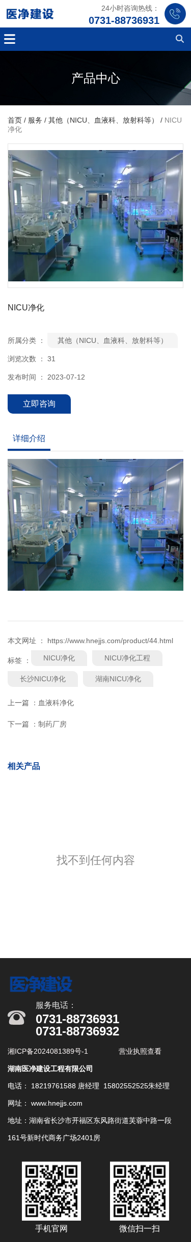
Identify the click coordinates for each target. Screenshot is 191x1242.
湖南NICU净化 (118, 679)
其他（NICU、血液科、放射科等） (103, 121)
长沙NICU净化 (43, 679)
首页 (16, 121)
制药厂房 (52, 724)
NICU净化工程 (127, 658)
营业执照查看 (140, 1051)
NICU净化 (59, 658)
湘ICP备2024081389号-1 (49, 1051)
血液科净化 (56, 703)
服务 (35, 121)
